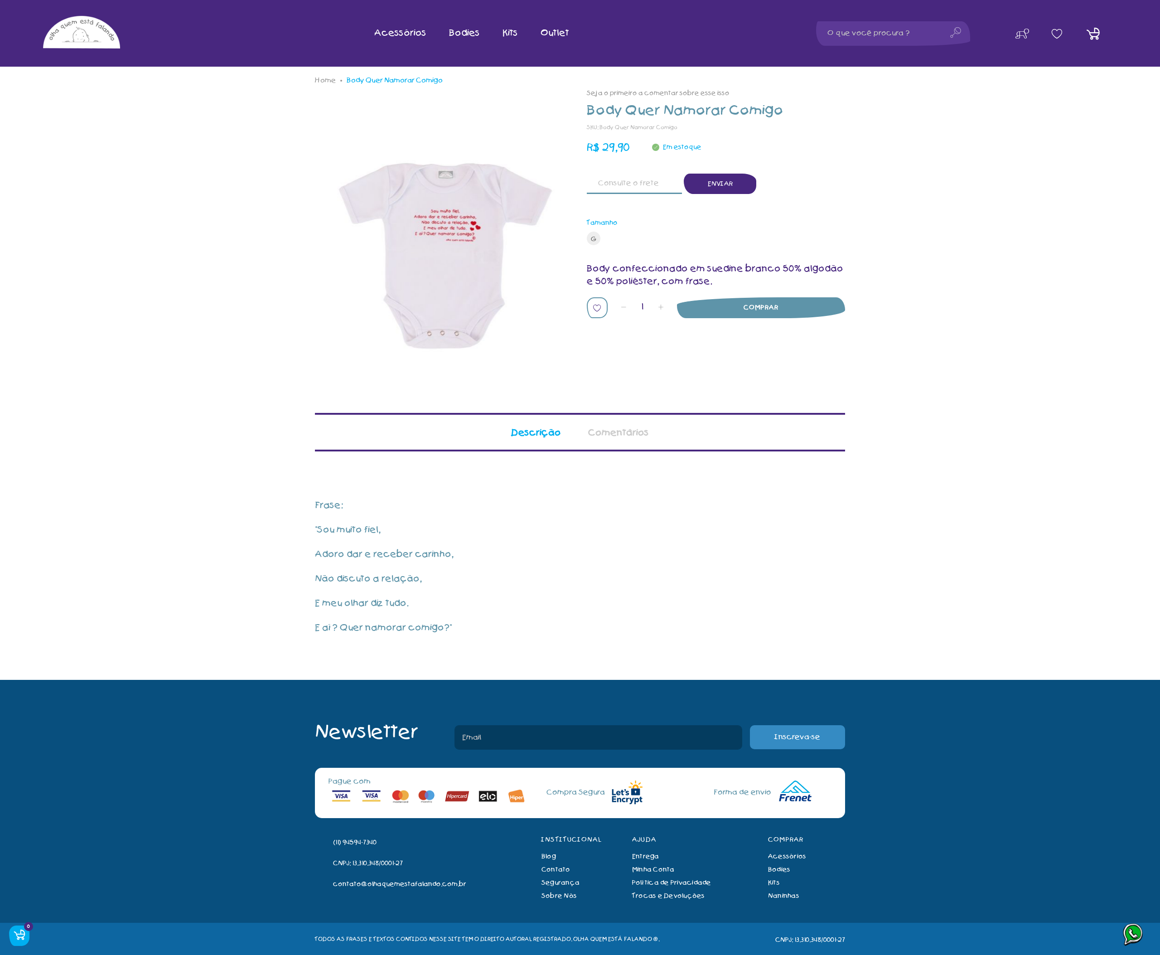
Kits (774, 882)
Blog (548, 856)
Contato (555, 869)
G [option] (594, 239)
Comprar (761, 307)
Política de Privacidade (671, 882)
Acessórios (787, 856)
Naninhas (783, 895)
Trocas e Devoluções (668, 895)
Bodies (779, 869)
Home (325, 80)
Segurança (560, 882)
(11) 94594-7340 (355, 842)
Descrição (536, 433)
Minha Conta (653, 869)
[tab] (536, 432)
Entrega (645, 856)
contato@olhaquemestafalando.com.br (399, 884)
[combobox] (893, 33)
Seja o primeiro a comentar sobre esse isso (658, 93)
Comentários (618, 433)
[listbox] (716, 240)
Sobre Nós (559, 895)
